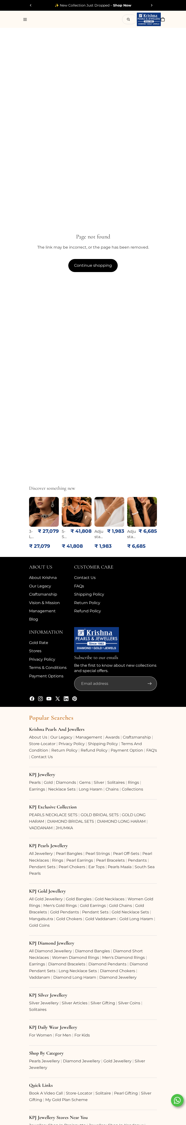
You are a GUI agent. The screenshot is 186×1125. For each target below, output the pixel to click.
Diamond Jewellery (118, 977)
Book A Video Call (46, 1093)
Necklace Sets (62, 789)
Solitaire (103, 1093)
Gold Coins (39, 925)
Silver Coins (129, 1003)
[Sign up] (150, 684)
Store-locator (42, 743)
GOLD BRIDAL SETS (100, 815)
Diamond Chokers (117, 971)
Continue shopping (93, 265)
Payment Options (46, 676)
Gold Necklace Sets (130, 912)
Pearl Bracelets (110, 860)
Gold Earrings (93, 905)
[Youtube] (49, 699)
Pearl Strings (97, 853)
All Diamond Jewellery (50, 951)
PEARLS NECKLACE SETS (53, 815)
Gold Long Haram (136, 919)
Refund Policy (87, 611)
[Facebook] (32, 699)
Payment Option (127, 750)
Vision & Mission (44, 602)
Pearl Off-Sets (126, 853)
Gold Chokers (69, 919)
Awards (112, 737)
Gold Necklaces (109, 899)
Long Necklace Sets (78, 971)
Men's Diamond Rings (123, 957)
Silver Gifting (103, 1003)
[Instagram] (40, 699)
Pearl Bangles (69, 853)
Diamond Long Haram (74, 977)
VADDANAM (41, 828)
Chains (112, 789)
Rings (133, 782)
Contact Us (85, 578)
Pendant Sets (42, 867)
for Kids (82, 1035)
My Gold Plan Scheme (66, 1099)
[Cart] (162, 19)
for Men (63, 1035)
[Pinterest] (75, 699)
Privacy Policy (42, 659)
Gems (85, 782)
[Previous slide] (30, 5)
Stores (35, 651)
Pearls (35, 782)
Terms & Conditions (48, 667)
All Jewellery (41, 853)
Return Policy (87, 602)
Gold (48, 782)
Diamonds (66, 782)
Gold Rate (38, 642)
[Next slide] (151, 5)
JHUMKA (64, 828)
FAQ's (151, 750)
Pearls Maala (120, 867)
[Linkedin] (66, 699)
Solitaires (116, 782)
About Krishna (43, 578)
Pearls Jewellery (44, 1061)
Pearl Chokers (72, 867)
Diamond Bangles (92, 951)
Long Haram (90, 789)
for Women (40, 1035)
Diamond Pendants (107, 964)
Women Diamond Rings (75, 957)
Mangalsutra (41, 919)
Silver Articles (74, 1003)
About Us (38, 737)
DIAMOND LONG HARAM (121, 821)
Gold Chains (120, 905)
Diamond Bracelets (66, 964)
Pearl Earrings (79, 860)
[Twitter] (58, 699)
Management (42, 611)
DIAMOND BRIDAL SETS (70, 821)
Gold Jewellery (117, 1061)
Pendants (137, 860)
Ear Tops (96, 867)
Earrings (37, 789)
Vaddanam (39, 977)
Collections (132, 789)
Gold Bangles (79, 899)
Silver (99, 782)
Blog (33, 619)
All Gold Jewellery (46, 899)
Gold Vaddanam (100, 919)
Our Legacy (40, 586)
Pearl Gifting (126, 1093)
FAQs (79, 586)
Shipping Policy (89, 594)
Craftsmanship (43, 594)
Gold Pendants (64, 912)
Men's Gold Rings (60, 905)
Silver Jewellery (44, 1003)
